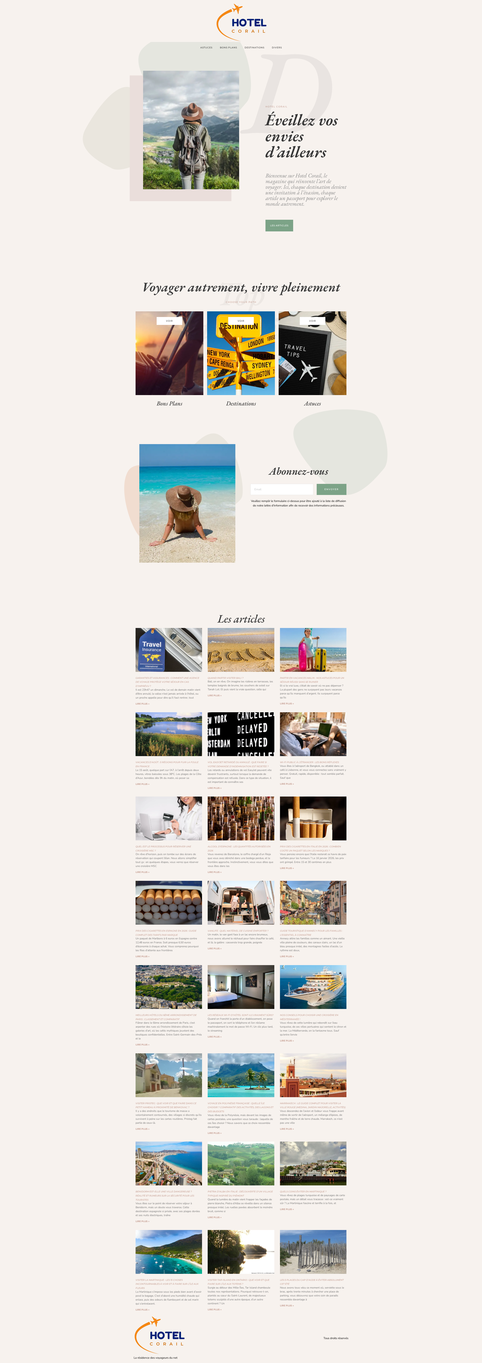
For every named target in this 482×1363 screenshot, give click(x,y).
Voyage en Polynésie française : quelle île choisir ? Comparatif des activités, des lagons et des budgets (240, 1107)
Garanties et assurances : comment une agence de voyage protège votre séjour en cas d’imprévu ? (167, 682)
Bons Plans (228, 47)
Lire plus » (142, 703)
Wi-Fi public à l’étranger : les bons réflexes (309, 762)
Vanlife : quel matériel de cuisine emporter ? (238, 930)
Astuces (206, 47)
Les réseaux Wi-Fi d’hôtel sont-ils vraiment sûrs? (241, 1015)
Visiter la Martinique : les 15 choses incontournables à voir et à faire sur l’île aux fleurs (167, 1284)
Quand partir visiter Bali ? (225, 678)
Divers (277, 47)
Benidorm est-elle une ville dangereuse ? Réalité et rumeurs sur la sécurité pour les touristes (165, 1195)
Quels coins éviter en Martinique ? (303, 1191)
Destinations (254, 47)
